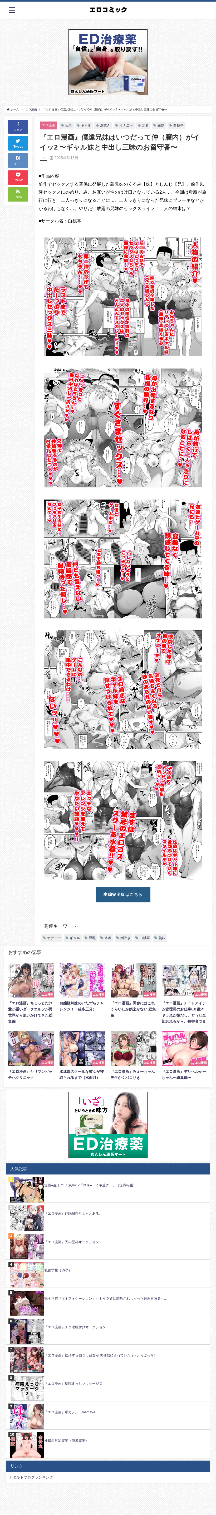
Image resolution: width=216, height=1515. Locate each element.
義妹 (161, 125)
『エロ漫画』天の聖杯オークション (71, 1242)
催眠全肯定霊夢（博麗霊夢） (66, 1440)
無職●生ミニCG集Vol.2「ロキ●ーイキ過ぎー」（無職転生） (90, 1185)
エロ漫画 (48, 125)
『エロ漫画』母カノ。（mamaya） (71, 1412)
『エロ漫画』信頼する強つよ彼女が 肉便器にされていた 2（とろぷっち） (100, 1355)
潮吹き (105, 125)
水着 (145, 125)
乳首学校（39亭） (58, 1270)
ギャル (86, 125)
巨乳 (68, 125)
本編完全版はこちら (123, 894)
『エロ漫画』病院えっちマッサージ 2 (73, 1383)
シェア (18, 129)
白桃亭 (178, 125)
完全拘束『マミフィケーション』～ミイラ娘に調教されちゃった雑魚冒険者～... (105, 1298)
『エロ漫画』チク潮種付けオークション (75, 1327)
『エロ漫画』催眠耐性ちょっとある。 (73, 1213)
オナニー (126, 125)
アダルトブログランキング (31, 1477)
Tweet (18, 146)
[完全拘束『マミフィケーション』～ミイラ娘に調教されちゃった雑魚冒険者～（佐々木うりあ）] (107, 1290)
